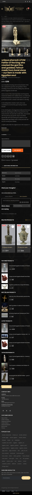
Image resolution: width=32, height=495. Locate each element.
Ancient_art (15, 435)
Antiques (4, 440)
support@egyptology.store (8, 402)
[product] (8, 234)
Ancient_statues (22, 437)
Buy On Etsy (17, 150)
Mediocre (22, 202)
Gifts (19, 450)
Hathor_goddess (17, 456)
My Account (4, 426)
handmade (12, 453)
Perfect (28, 202)
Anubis (8, 440)
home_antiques (26, 456)
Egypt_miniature (12, 450)
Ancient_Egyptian (13, 437)
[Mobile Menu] (2, 9)
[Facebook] (25, 1)
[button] (26, 220)
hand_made (4, 456)
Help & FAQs (4, 418)
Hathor (10, 456)
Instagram (10, 410)
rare (15, 461)
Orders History (4, 423)
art (12, 440)
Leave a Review (9, 196)
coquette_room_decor (7, 442)
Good (26, 202)
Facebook (2, 156)
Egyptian (15, 442)
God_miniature (5, 453)
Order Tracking (5, 419)
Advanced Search (5, 424)
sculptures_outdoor (6, 463)
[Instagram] (30, 1)
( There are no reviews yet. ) (14, 77)
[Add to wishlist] (14, 246)
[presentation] (3, 36)
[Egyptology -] (10, 9)
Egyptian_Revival (5, 448)
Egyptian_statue (14, 448)
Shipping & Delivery (6, 421)
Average (24, 202)
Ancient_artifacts (23, 435)
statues (24, 463)
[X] (27, 1)
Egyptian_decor (5, 445)
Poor (20, 202)
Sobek (18, 241)
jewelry (3, 461)
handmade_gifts (20, 453)
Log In (4, 1)
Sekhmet (14, 463)
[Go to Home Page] (1, 16)
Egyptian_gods (23, 445)
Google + (11, 156)
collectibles (17, 440)
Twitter (5, 156)
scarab (24, 461)
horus (17, 458)
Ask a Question (23, 196)
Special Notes (5, 139)
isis (20, 458)
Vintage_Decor (5, 466)
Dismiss (17, 493)
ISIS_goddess (26, 458)
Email (13, 156)
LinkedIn (8, 156)
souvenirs (19, 463)
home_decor (5, 458)
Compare (15, 160)
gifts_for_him (24, 450)
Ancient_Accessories (6, 435)
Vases (3, 246)
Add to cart (7, 150)
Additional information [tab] (11, 165)
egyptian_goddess (14, 445)
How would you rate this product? (11, 200)
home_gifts (11, 458)
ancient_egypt (5, 437)
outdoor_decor (10, 461)
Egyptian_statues (23, 448)
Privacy (3, 428)
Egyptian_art (21, 442)
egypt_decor (5, 450)
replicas (19, 461)
